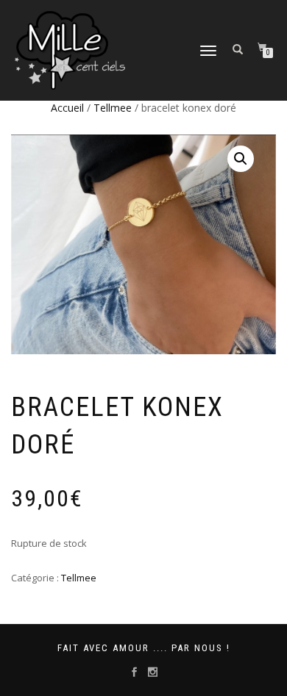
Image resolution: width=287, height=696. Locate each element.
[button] (240, 159)
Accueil (67, 108)
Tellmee (112, 108)
